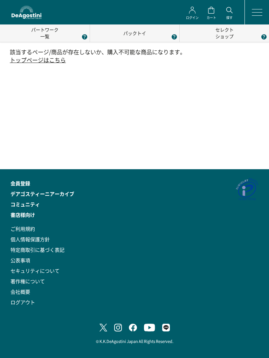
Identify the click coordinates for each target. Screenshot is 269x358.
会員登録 (20, 183)
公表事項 (20, 260)
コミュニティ (25, 204)
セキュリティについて (35, 270)
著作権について (28, 281)
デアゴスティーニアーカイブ (42, 193)
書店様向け (23, 214)
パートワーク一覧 (44, 33)
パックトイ (134, 33)
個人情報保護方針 (30, 239)
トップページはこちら (38, 60)
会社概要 (20, 291)
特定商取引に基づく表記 (37, 249)
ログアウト (23, 302)
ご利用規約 (23, 228)
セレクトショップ (224, 33)
